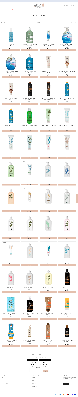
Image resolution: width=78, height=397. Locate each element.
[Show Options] (54, 200)
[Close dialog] (55, 189)
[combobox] (47, 200)
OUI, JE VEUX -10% (48, 204)
